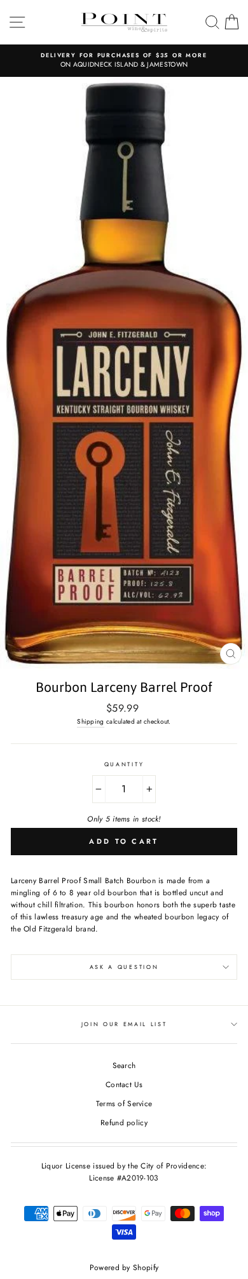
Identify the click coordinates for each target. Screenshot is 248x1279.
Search (124, 1065)
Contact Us (124, 1084)
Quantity (124, 764)
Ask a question (124, 967)
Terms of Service (124, 1103)
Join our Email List (124, 1024)
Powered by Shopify (124, 1267)
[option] (124, 61)
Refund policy (124, 1122)
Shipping (90, 721)
